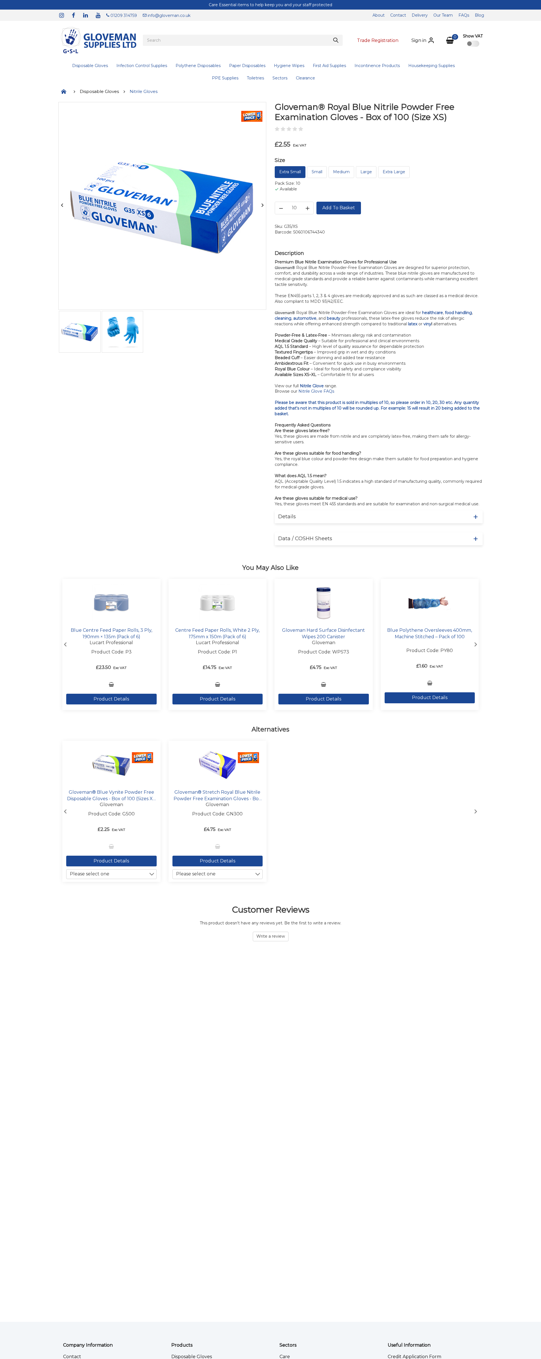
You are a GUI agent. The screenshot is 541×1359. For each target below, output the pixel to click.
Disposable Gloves (90, 65)
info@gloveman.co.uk (168, 15)
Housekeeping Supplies (431, 65)
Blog (479, 15)
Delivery (420, 15)
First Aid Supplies (329, 65)
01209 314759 (123, 15)
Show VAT (473, 36)
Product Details (111, 699)
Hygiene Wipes (289, 65)
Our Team (443, 15)
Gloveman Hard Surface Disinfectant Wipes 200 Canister (323, 633)
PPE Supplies (225, 78)
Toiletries (255, 78)
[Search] (336, 40)
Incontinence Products (377, 65)
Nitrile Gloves (144, 91)
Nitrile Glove (312, 385)
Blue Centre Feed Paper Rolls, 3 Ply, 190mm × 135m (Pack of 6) (111, 633)
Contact (398, 15)
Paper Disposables (247, 65)
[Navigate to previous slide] (65, 644)
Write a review (270, 936)
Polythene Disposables (198, 65)
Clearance (305, 78)
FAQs (463, 15)
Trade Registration (377, 40)
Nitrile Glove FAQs (316, 391)
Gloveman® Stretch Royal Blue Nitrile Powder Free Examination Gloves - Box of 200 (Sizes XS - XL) (217, 795)
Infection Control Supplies (141, 65)
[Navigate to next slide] (475, 644)
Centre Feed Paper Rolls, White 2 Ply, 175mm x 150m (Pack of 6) (217, 633)
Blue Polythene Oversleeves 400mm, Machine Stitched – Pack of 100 (429, 633)
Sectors (279, 78)
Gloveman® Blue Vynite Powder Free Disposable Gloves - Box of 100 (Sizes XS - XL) (111, 795)
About (379, 15)
